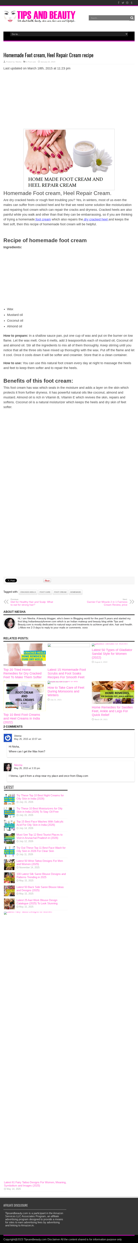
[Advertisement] (69, 99)
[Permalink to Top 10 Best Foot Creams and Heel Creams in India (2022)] (24, 710)
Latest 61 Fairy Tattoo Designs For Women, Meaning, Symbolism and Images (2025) (35, 1184)
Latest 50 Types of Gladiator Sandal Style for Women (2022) (112, 653)
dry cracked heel (96, 219)
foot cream (43, 219)
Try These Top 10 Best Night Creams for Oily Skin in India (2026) (40, 797)
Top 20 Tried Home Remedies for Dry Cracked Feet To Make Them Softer (22, 673)
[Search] (132, 18)
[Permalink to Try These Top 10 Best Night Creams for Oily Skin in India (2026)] (9, 803)
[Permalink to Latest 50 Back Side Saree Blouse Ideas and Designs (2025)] (9, 895)
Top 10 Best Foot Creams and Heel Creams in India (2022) (21, 718)
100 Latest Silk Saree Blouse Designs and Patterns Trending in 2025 (41, 875)
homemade (75, 592)
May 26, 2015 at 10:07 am (27, 739)
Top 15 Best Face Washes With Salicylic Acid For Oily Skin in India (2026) (40, 823)
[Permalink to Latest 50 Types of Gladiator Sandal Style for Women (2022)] (110, 643)
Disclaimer (53, 1239)
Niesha (18, 62)
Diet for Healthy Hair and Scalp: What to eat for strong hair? (32, 602)
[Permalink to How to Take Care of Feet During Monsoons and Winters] (63, 681)
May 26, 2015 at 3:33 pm (27, 768)
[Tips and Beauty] (40, 20)
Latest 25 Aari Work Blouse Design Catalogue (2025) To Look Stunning (37, 902)
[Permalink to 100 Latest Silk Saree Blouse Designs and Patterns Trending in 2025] (9, 882)
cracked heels (28, 592)
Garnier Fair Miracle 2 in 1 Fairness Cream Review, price (107, 602)
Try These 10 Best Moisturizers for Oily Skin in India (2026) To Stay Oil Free (40, 810)
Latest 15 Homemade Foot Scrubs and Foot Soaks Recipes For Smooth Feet (67, 673)
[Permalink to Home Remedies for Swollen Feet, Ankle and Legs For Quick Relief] (113, 702)
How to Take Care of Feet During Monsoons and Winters (66, 691)
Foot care (32, 62)
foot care (45, 592)
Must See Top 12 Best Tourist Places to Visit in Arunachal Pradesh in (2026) (40, 836)
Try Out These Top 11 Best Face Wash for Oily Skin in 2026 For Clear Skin (41, 849)
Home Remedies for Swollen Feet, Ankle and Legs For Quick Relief (112, 711)
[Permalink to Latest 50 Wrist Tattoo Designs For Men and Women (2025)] (9, 869)
